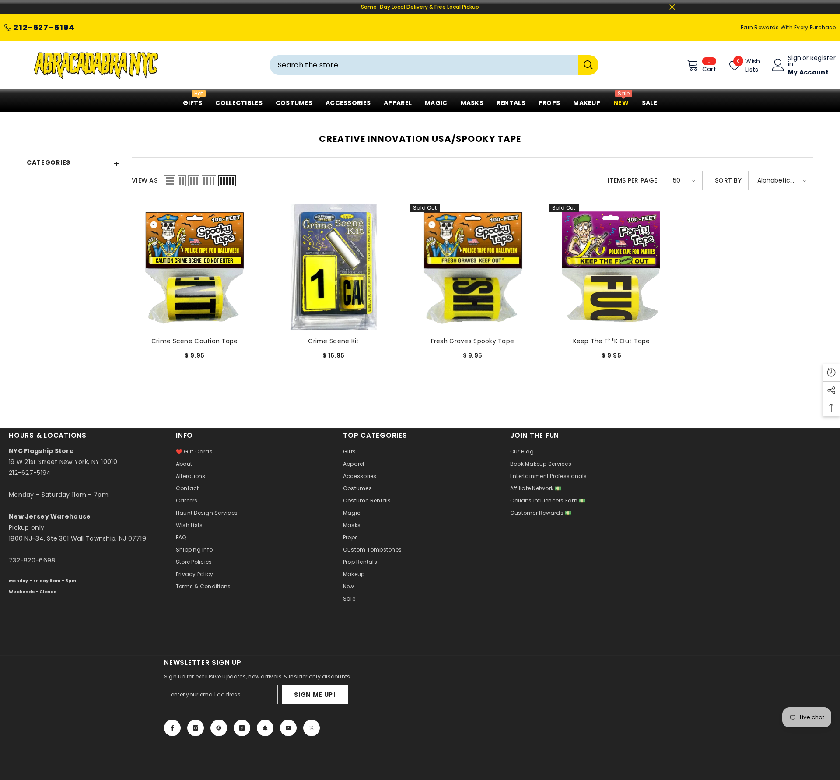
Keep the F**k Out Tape (611, 341)
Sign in (794, 61)
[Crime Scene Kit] (334, 267)
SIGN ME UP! (315, 694)
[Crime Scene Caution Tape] (195, 267)
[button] (169, 180)
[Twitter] (311, 728)
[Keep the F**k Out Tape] (612, 267)
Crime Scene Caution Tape (194, 341)
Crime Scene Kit (333, 341)
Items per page (632, 180)
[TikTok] (242, 728)
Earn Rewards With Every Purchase (788, 27)
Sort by (728, 180)
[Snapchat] (265, 728)
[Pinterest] (218, 728)
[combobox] (424, 65)
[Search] (434, 65)
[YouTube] (288, 728)
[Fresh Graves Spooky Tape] (473, 267)
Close (672, 7)
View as (145, 180)
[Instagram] (195, 728)
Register (823, 58)
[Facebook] (172, 728)
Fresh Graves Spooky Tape (472, 341)
